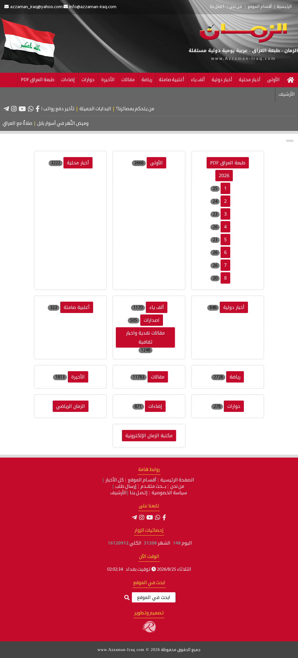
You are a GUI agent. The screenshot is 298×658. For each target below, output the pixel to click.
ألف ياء (198, 80)
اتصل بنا (217, 7)
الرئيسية (284, 7)
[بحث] (127, 598)
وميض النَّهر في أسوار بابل (70, 123)
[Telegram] (6, 108)
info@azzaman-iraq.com (92, 7)
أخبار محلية (249, 80)
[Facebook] (38, 108)
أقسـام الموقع (142, 480)
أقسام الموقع (259, 7)
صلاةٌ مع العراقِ (25, 123)
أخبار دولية (222, 80)
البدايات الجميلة (104, 109)
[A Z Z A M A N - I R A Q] (243, 41)
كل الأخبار (114, 480)
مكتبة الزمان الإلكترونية (149, 435)
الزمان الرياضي (70, 406)
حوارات (88, 80)
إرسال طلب (125, 486)
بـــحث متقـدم (153, 486)
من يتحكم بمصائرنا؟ (144, 109)
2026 (224, 175)
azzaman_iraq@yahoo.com (36, 7)
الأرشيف (287, 94)
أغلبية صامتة (171, 80)
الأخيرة (108, 80)
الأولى (273, 80)
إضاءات (68, 80)
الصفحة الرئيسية (177, 480)
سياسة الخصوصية (169, 493)
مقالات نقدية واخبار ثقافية (145, 337)
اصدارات (151, 320)
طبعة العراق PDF (37, 80)
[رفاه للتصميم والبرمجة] (149, 631)
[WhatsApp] (30, 108)
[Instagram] (14, 108)
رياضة (146, 80)
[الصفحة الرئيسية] (290, 80)
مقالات (128, 80)
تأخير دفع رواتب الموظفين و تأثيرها (48, 109)
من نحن (235, 7)
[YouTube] (22, 108)
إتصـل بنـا (139, 493)
